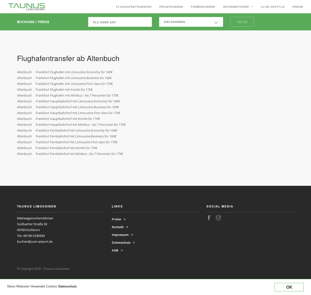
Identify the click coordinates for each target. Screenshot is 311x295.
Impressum (120, 234)
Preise (297, 7)
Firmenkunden (203, 7)
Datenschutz (67, 286)
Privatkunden (171, 7)
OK (289, 287)
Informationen (236, 7)
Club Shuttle (273, 7)
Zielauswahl (175, 22)
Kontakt (118, 227)
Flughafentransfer (134, 7)
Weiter (242, 22)
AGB (115, 250)
